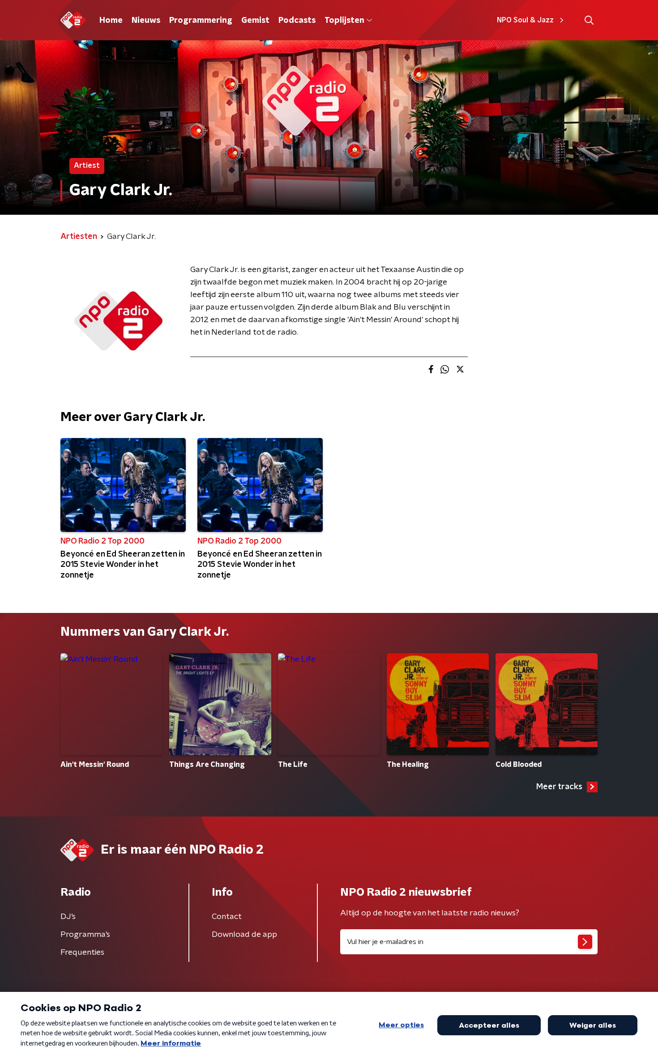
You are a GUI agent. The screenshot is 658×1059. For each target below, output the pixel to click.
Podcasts (297, 21)
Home (111, 21)
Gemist (255, 21)
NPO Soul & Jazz (525, 20)
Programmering (200, 21)
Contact (227, 917)
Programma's (85, 935)
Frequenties (82, 952)
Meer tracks (559, 787)
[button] (589, 20)
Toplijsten (344, 21)
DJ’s (68, 917)
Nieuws (146, 21)
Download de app (244, 935)
